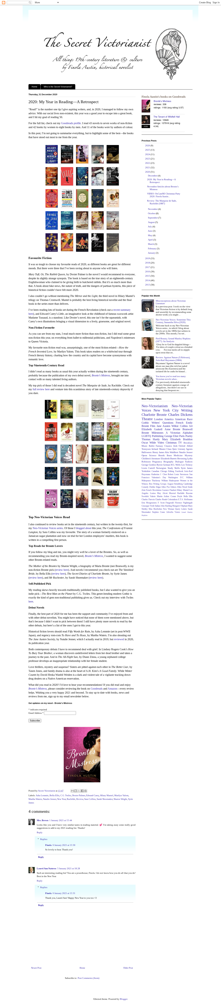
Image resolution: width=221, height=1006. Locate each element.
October (152, 213)
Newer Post (36, 968)
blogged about (83, 528)
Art (191, 425)
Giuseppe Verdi (148, 506)
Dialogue (179, 461)
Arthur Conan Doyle (173, 496)
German (166, 464)
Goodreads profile (71, 123)
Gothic (145, 422)
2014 (148, 280)
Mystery (189, 455)
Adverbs (169, 512)
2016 (148, 271)
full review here (41, 389)
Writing (187, 410)
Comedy (145, 487)
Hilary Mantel (106, 795)
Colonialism (172, 499)
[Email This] (72, 791)
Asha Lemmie (42, 795)
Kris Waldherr (171, 452)
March (151, 244)
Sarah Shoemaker (105, 799)
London (158, 419)
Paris (182, 436)
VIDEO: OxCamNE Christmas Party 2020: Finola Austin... (163, 195)
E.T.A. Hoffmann (185, 499)
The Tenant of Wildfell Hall (166, 116)
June (150, 231)
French (179, 422)
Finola (48, 845)
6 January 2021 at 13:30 (64, 845)
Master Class (165, 449)
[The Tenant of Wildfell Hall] (147, 122)
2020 (148, 172)
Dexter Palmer (78, 795)
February (152, 248)
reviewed (119, 639)
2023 (148, 158)
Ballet (152, 446)
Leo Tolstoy (187, 464)
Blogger (123, 999)
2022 (148, 163)
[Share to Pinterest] (85, 791)
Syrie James (187, 468)
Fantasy (159, 446)
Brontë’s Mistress (162, 101)
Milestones (157, 432)
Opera (144, 455)
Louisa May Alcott (158, 493)
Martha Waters (35, 799)
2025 (148, 150)
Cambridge (188, 484)
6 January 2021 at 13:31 (64, 893)
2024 (148, 154)
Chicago (163, 471)
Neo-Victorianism (155, 406)
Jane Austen (163, 425)
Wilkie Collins (179, 425)
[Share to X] (79, 791)
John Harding (166, 506)
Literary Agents (185, 449)
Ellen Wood (182, 487)
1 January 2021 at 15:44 (60, 820)
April (150, 239)
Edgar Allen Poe (163, 487)
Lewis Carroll (148, 468)
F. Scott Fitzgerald (166, 503)
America (169, 419)
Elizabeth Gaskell (152, 429)
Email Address (36, 713)
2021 (148, 167)
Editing (171, 471)
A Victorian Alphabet (179, 432)
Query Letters (181, 509)
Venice (177, 512)
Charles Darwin (148, 499)
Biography (169, 461)
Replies (43, 839)
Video (160, 442)
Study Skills (174, 468)
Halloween (147, 452)
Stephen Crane (158, 512)
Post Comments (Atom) (88, 978)
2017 (148, 267)
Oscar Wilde (149, 442)
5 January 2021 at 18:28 (68, 868)
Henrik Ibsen (165, 455)
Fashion (189, 461)
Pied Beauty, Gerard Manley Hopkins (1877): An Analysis (173, 340)
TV (180, 442)
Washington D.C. (176, 477)
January (152, 253)
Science (152, 455)
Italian (157, 506)
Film (152, 425)
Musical (172, 493)
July (150, 226)
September (153, 217)
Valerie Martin (156, 496)
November (153, 209)
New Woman (168, 509)
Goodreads (97, 688)
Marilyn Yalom (121, 795)
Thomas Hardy (151, 439)
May (150, 235)
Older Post (128, 968)
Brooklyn (188, 442)
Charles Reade (161, 499)
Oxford (182, 446)
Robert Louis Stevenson (178, 474)
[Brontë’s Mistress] (148, 106)
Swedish (145, 496)
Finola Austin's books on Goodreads (164, 96)
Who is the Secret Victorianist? (58, 87)
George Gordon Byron (152, 464)
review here (61, 569)
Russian (189, 493)
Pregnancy (157, 461)
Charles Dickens (180, 415)
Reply (39, 832)
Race (190, 419)
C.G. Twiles (65, 795)
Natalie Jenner (49, 799)
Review (79, 799)
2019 (148, 258)
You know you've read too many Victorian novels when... (171, 377)
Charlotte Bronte (154, 415)
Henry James (158, 452)
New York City (166, 410)
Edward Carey (92, 795)
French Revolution (153, 490)
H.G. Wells (176, 464)
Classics (168, 446)
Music (144, 446)
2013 (148, 284)
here (30, 601)
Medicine (178, 455)
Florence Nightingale (184, 503)
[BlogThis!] (75, 791)
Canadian (155, 471)
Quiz (174, 449)
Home (34, 87)
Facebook (179, 471)
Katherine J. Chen (159, 474)
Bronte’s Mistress (94, 556)
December (153, 175)
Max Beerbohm (155, 509)
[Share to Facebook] (82, 791)
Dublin (152, 487)
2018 (148, 262)
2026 (148, 145)
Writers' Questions (162, 422)
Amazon (112, 688)
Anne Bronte (172, 429)
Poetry (189, 436)
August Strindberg (175, 484)
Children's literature (151, 458)
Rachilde (71, 799)
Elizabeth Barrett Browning (174, 458)
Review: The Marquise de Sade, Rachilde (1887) (162, 202)
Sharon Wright (120, 799)
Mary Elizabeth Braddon (177, 439)
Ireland (155, 449)
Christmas (171, 442)
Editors (173, 487)
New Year (61, 799)
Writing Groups (159, 484)
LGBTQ (146, 436)
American (180, 419)
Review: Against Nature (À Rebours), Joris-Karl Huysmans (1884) (173, 358)
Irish (175, 446)
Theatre (147, 419)
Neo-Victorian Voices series (48, 528)
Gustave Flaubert (169, 490)
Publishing (158, 436)
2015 (148, 276)
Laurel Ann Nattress (46, 868)
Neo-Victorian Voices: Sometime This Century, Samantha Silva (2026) (173, 321)
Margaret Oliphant (179, 506)
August (151, 222)
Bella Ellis (54, 795)
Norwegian (161, 468)
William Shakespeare (170, 481)
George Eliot (171, 436)
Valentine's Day (159, 477)
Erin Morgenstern (149, 503)
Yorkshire (146, 471)
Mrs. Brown (42, 820)
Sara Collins (90, 799)
